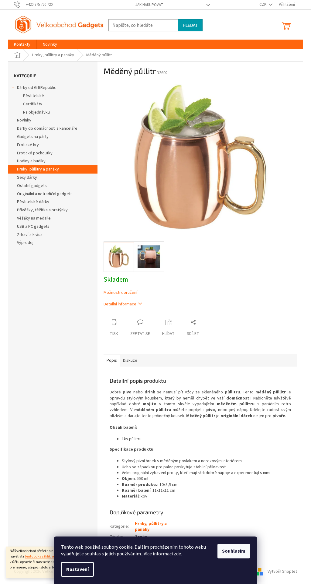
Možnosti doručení (120, 293)
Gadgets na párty (33, 137)
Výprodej (25, 243)
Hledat (190, 25)
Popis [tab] (112, 360)
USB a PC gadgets (33, 226)
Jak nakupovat (149, 5)
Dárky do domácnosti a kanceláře (47, 128)
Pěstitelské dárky (33, 202)
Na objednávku (36, 112)
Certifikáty (32, 104)
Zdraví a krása (30, 235)
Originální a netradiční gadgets (45, 194)
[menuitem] (22, 44)
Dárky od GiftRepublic (36, 88)
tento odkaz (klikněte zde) (45, 556)
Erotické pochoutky (35, 153)
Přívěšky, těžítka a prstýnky (42, 210)
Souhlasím (233, 551)
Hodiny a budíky (31, 161)
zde (177, 554)
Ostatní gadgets (32, 186)
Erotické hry (28, 145)
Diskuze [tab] (130, 360)
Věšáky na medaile (34, 218)
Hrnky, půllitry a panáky (38, 169)
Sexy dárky (27, 177)
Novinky (24, 120)
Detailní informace (120, 304)
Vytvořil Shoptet (282, 571)
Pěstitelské (33, 96)
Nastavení (77, 569)
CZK (263, 4)
